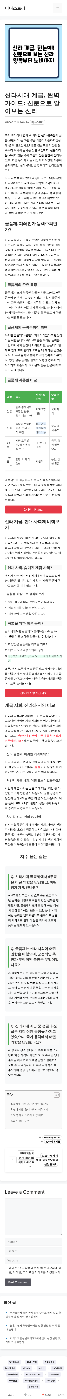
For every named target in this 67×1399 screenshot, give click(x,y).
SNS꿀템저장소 (32, 1380)
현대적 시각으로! (33, 509)
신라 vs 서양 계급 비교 (33, 693)
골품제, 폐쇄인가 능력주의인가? (30, 1103)
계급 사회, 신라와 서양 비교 (28, 1115)
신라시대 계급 (53, 1141)
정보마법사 (14, 1362)
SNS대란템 (57, 1368)
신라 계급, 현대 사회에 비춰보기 (30, 1109)
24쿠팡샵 (51, 1380)
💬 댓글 (28, 1394)
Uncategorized (52, 1137)
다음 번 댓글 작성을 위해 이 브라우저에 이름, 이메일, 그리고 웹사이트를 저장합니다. (34, 1270)
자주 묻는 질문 (21, 1120)
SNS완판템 (54, 1374)
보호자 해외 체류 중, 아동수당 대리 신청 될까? (47, 1160)
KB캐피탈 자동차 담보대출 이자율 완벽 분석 (26, 1160)
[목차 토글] (55, 1095)
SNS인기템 (13, 1374)
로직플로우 (49, 1362)
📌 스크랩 (46, 1394)
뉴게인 (41, 1368)
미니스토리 (15, 8)
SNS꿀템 (13, 1380)
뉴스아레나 (10, 1368)
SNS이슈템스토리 (33, 1374)
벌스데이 (27, 1368)
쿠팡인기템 (33, 1386)
